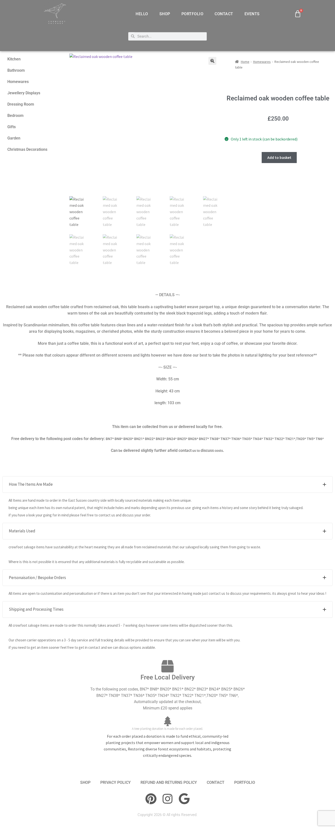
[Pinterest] (150, 798)
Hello (142, 14)
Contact (224, 14)
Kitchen (14, 59)
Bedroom (15, 115)
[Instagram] (167, 798)
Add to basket (279, 157)
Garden (13, 138)
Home (245, 61)
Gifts (11, 126)
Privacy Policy (115, 782)
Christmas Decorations (27, 149)
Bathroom (16, 70)
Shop (164, 14)
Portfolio (192, 14)
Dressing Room (20, 104)
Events (252, 14)
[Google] (184, 798)
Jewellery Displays (23, 93)
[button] (212, 61)
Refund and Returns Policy (169, 782)
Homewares (18, 81)
